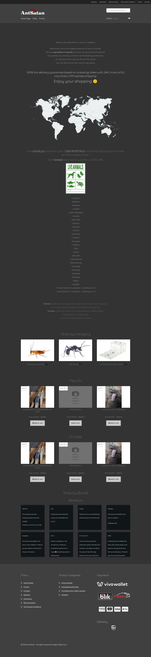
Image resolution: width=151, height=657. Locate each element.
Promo (42, 19)
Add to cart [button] (38, 423)
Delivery (94, 2)
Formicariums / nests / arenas (73, 591)
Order (140, 2)
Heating (65, 595)
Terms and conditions (128, 2)
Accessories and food (70, 587)
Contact (147, 2)
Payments (102, 2)
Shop (35, 19)
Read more (75, 423)
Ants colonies (67, 583)
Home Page (26, 19)
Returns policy (113, 2)
